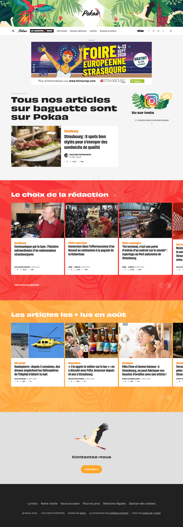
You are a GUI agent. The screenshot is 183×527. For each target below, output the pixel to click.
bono (83, 513)
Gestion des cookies (142, 503)
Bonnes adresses (78, 30)
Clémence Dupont (118, 513)
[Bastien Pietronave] (66, 155)
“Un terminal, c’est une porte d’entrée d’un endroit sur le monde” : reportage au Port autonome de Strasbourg (144, 252)
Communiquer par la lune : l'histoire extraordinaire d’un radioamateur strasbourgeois (36, 250)
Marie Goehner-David (131, 379)
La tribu (33, 503)
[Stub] (140, 31)
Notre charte (49, 503)
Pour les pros (91, 503)
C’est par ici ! (91, 469)
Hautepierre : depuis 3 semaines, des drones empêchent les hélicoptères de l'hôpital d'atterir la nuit (37, 370)
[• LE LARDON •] (42, 30)
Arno (157, 513)
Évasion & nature (108, 30)
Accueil (14, 93)
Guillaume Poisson (22, 267)
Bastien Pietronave (80, 154)
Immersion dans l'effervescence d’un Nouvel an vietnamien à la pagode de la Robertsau (91, 250)
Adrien (77, 267)
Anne (70, 267)
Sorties (93, 30)
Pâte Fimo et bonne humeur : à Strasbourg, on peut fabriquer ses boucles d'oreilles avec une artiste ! (144, 370)
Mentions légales (114, 503)
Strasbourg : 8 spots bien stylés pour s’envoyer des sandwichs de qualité (85, 141)
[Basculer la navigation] (13, 30)
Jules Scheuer (20, 379)
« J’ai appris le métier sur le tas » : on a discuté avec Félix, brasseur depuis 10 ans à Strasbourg (91, 370)
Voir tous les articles (26, 285)
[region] (82, 30)
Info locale (62, 30)
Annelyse (147, 513)
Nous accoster (70, 503)
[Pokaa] (91, 13)
